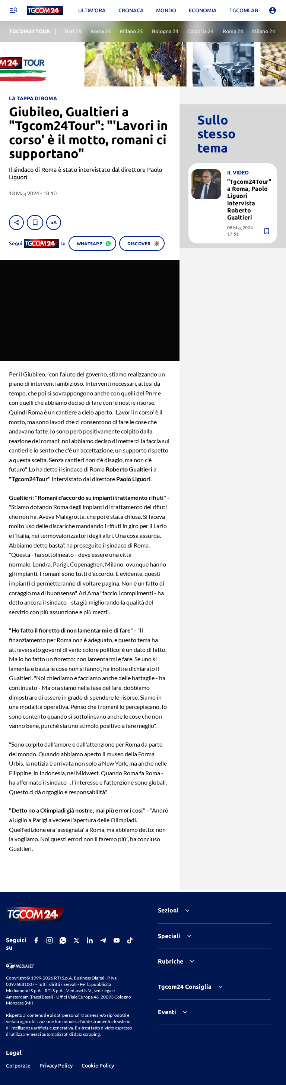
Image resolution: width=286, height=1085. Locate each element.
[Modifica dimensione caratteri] (53, 222)
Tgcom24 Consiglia (185, 986)
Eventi (167, 1012)
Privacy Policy (56, 1066)
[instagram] (49, 940)
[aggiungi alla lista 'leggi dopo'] (35, 222)
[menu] (13, 10)
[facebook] (36, 940)
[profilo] (272, 10)
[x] (76, 940)
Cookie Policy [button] (98, 1066)
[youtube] (116, 940)
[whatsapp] (63, 940)
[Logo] (45, 10)
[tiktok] (130, 940)
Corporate (18, 1066)
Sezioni (168, 910)
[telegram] (103, 940)
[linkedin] (89, 940)
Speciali (169, 936)
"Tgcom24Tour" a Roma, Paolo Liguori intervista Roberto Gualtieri (249, 199)
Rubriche (170, 961)
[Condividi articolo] (16, 222)
